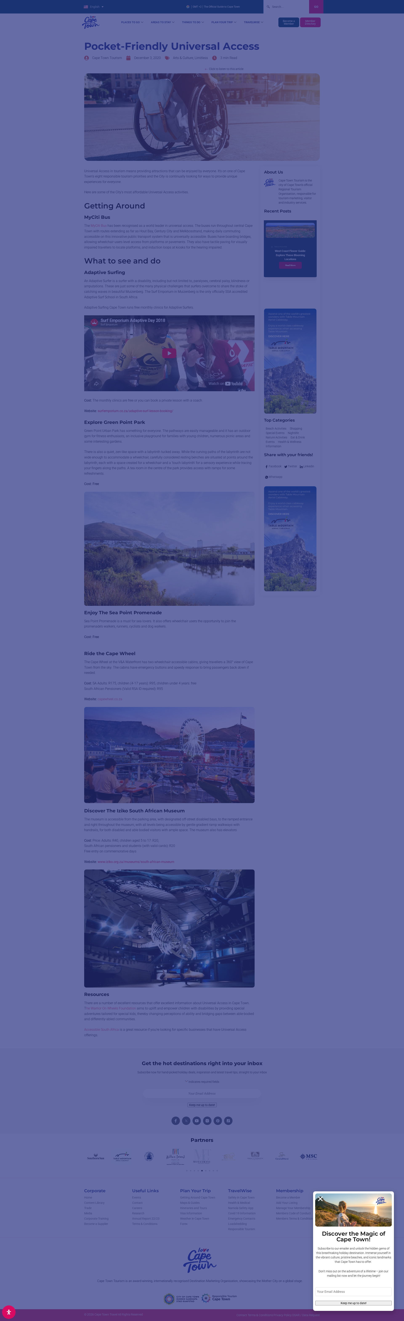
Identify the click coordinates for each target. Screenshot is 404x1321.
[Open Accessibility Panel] (9, 1312)
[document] (202, 660)
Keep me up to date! (354, 1303)
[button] (320, 1199)
